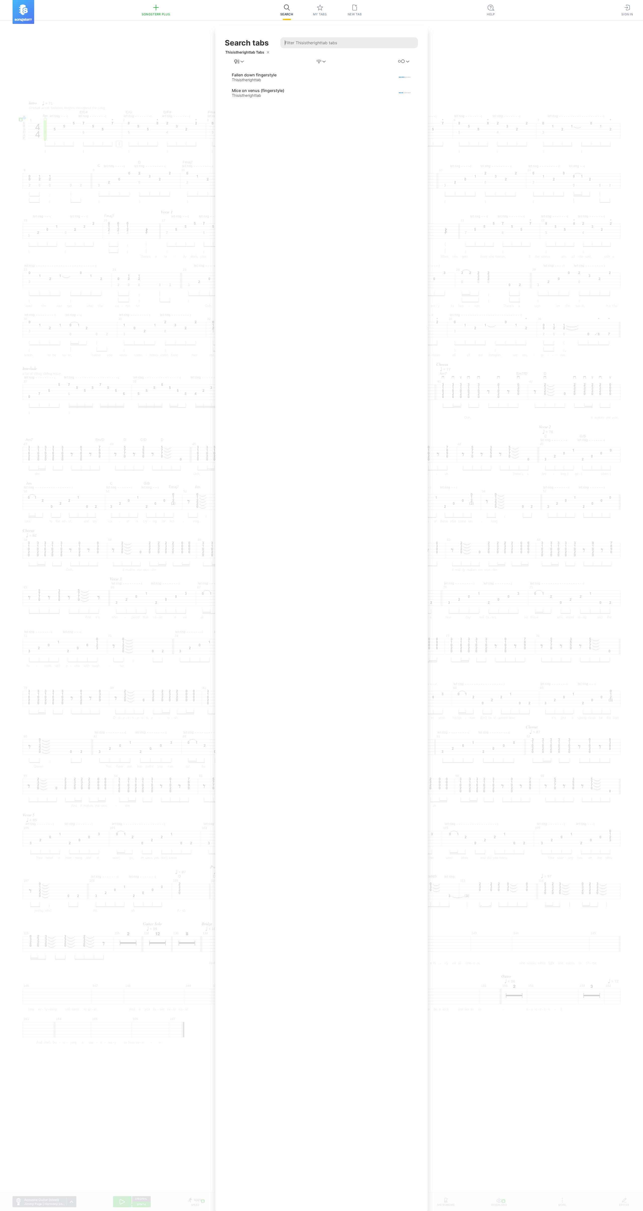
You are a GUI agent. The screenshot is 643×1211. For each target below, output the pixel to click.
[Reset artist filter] (268, 52)
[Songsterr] (23, 12)
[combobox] (239, 61)
